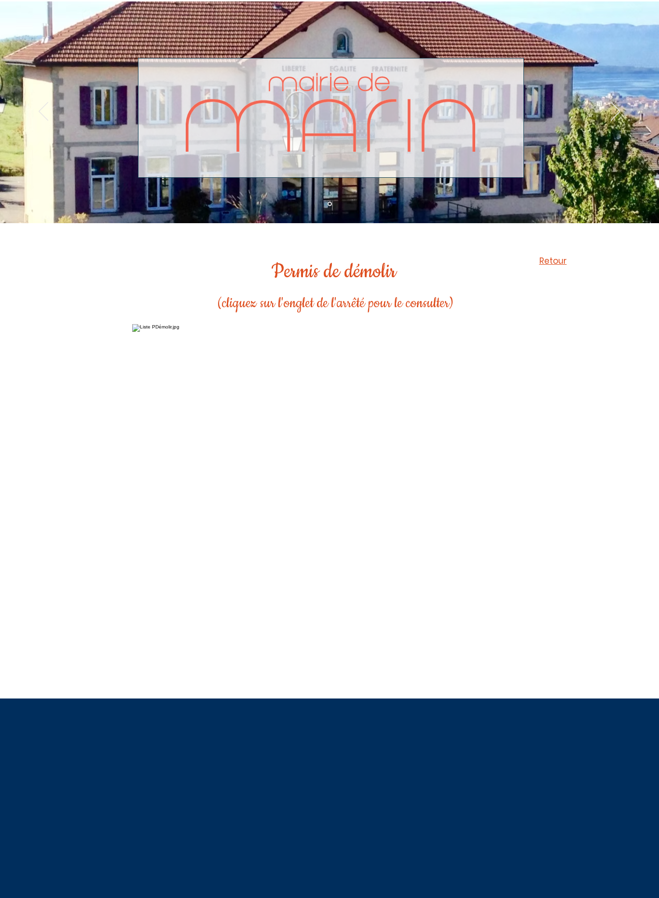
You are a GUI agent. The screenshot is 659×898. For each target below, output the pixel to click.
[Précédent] (43, 112)
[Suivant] (615, 112)
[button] (146, 396)
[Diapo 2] (330, 204)
